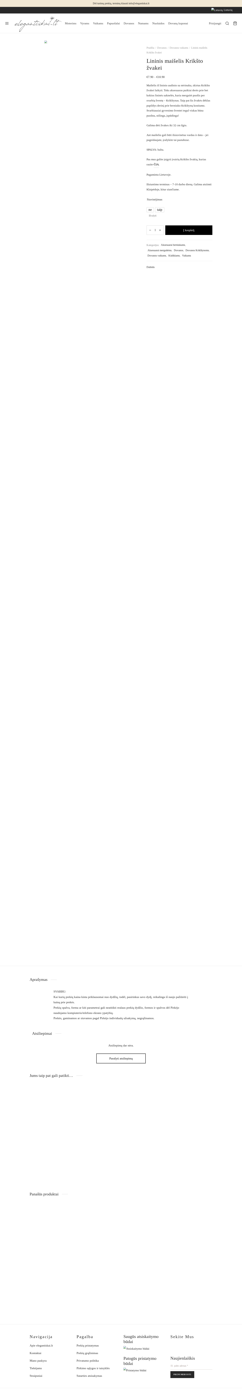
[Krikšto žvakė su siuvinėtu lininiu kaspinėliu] (144, 1118)
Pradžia (150, 47)
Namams (143, 23)
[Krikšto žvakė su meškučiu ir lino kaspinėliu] (98, 1118)
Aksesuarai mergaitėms (160, 250)
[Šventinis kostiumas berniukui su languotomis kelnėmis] (98, 1237)
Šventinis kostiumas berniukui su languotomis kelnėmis (95, 1280)
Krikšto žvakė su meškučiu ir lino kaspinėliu (91, 1161)
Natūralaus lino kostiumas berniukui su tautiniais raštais (190, 1280)
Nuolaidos (158, 23)
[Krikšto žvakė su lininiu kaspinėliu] (191, 1118)
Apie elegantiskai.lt (41, 1345)
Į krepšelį (188, 230)
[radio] (150, 209)
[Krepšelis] (235, 23)
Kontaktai (35, 1353)
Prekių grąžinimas (87, 1353)
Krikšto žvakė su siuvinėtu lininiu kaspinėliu (138, 1161)
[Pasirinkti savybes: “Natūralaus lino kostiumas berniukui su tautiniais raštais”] (207, 1212)
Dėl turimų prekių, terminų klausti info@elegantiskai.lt (121, 3)
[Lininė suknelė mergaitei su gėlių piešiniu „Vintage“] (51, 1237)
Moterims (70, 23)
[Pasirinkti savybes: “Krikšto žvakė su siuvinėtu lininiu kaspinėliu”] (160, 1093)
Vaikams (98, 23)
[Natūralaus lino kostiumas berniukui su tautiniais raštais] (191, 1237)
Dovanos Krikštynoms (197, 250)
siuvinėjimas (154, 199)
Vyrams (84, 23)
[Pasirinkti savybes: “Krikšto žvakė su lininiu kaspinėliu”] (207, 1093)
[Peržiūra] (66, 1101)
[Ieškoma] (227, 23)
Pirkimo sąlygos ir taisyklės (93, 1368)
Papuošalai (113, 23)
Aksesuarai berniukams (173, 244)
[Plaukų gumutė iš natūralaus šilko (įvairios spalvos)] (144, 1237)
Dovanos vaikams (179, 47)
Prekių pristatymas (88, 1345)
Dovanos (129, 23)
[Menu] (7, 23)
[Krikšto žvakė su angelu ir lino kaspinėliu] (51, 1118)
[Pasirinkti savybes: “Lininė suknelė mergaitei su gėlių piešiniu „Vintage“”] (66, 1212)
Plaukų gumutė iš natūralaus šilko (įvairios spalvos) (138, 1280)
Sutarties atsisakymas (89, 1375)
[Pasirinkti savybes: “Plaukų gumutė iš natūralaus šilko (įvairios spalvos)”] (160, 1212)
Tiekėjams (36, 1368)
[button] (66, 1093)
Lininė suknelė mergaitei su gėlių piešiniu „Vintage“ (46, 1280)
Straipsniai (36, 1375)
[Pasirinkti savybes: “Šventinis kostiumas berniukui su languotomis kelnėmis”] (113, 1212)
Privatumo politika (88, 1360)
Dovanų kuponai (178, 23)
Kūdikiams (174, 255)
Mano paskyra (38, 1360)
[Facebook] (7, 10)
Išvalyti (152, 215)
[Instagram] (14, 10)
